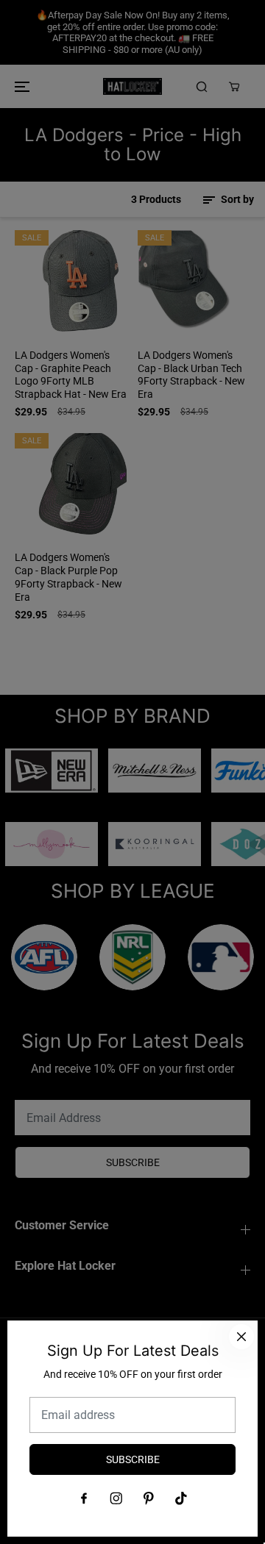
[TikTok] (181, 1498)
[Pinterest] (148, 1498)
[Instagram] (116, 1498)
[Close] (241, 1336)
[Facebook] (84, 1498)
